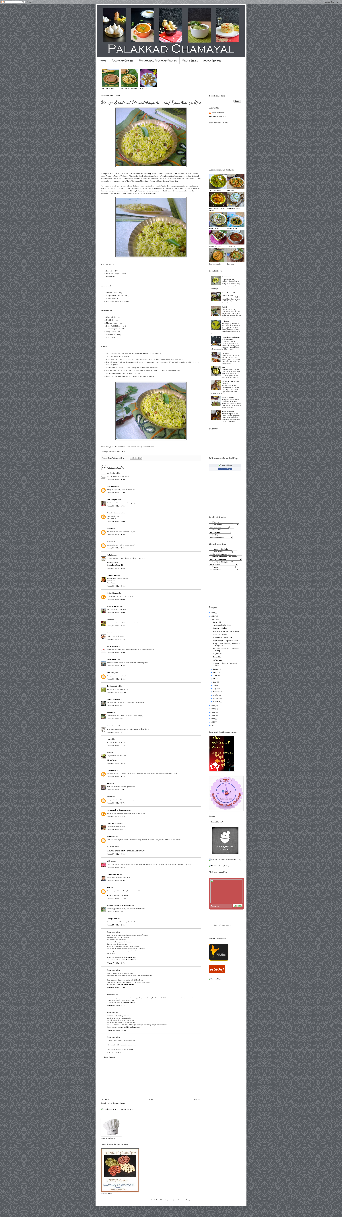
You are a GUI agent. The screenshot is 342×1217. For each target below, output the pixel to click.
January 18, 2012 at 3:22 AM (116, 534)
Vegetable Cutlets (218, 654)
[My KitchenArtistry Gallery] (219, 866)
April (215, 675)
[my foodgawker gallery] (225, 853)
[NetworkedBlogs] (225, 465)
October (216, 695)
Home (103, 60)
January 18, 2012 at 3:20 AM (116, 521)
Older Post (197, 1099)
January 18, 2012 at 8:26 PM (116, 816)
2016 (213, 715)
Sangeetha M (111, 646)
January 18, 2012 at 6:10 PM (116, 790)
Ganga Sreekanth (113, 823)
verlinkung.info (129, 1002)
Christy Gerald (112, 918)
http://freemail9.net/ (128, 960)
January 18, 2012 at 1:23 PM (116, 745)
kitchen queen (111, 659)
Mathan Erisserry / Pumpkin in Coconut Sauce (231, 338)
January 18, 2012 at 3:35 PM (116, 776)
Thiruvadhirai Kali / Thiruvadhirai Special (226, 631)
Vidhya (109, 861)
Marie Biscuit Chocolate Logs (222, 637)
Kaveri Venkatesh (218, 113)
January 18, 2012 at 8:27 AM (116, 666)
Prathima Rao (111, 575)
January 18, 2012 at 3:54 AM (116, 568)
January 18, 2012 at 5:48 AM (116, 626)
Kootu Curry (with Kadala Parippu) (230, 382)
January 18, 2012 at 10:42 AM (116, 692)
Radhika (110, 555)
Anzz (108, 887)
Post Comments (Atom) (117, 1103)
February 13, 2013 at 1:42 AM (116, 1005)
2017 (213, 719)
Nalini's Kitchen (112, 699)
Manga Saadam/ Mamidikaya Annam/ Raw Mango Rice (226, 645)
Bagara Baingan (232, 228)
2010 (213, 613)
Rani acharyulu (112, 499)
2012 (213, 619)
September (216, 692)
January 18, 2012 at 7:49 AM (116, 652)
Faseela (109, 528)
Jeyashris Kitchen (113, 606)
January (216, 622)
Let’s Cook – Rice (118, 451)
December (216, 701)
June (215, 682)
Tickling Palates (112, 563)
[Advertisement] (151, 1078)
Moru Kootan (226, 277)
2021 (213, 725)
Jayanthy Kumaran (113, 513)
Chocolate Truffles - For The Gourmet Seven (225, 664)
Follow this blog (225, 469)
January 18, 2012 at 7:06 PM (116, 803)
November (216, 698)
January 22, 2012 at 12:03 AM (116, 911)
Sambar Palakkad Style (229, 293)
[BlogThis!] (133, 458)
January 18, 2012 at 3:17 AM (116, 506)
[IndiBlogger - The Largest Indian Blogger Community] (218, 960)
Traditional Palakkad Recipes (158, 60)
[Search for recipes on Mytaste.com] (215, 979)
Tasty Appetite (111, 518)
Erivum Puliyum (112, 760)
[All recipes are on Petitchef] (217, 972)
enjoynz (174, 1200)
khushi (109, 712)
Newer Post (105, 1099)
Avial (223, 367)
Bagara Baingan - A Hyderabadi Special (225, 640)
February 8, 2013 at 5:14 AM (116, 987)
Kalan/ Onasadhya (228, 411)
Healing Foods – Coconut (154, 173)
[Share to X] (136, 458)
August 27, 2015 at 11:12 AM (116, 1052)
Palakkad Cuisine (122, 60)
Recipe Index (190, 60)
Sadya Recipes (212, 60)
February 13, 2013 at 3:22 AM (116, 1030)
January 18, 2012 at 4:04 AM (116, 586)
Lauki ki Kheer (218, 660)
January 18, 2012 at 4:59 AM (116, 612)
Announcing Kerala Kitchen (222, 625)
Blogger (188, 1200)
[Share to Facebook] (138, 458)
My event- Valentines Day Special (117, 895)
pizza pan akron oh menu (125, 984)
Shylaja (109, 796)
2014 (213, 709)
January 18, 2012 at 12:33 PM (116, 732)
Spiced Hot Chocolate (220, 634)
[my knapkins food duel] (225, 860)
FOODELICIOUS (113, 846)
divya (109, 783)
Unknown (110, 770)
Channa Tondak (214, 228)
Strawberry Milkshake (220, 628)
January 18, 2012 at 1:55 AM (116, 479)
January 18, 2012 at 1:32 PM (116, 763)
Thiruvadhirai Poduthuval (129, 88)
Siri (176, 173)
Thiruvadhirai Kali (108, 88)
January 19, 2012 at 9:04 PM (116, 867)
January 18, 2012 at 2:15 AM (116, 492)
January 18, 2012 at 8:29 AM (116, 679)
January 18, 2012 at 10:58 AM (116, 705)
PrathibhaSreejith (113, 874)
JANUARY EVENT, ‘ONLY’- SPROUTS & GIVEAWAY (126, 851)
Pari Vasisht (111, 836)
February (216, 669)
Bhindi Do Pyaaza (215, 246)
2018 (213, 722)
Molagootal (225, 321)
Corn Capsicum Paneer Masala (216, 209)
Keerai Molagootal (228, 397)
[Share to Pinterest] (141, 458)
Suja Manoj (111, 672)
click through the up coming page (125, 957)
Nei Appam (225, 353)
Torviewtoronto (112, 686)
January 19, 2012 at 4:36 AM (116, 854)
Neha (108, 739)
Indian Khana (112, 593)
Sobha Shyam (111, 726)
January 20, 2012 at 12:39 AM (116, 898)
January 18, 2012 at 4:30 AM (116, 599)
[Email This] (131, 458)
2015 (213, 712)
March (215, 672)
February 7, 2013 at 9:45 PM (116, 963)
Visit (217, 939)
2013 (213, 705)
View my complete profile (217, 116)
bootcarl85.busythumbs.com (130, 1027)
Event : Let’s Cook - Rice (115, 565)
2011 (213, 616)
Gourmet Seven (216, 822)
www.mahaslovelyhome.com (116, 810)
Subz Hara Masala (215, 190)
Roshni (109, 633)
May (215, 679)
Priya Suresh (111, 486)
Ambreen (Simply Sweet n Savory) (119, 905)
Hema (109, 619)
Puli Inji (224, 307)
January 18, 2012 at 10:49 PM (116, 829)
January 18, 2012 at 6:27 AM (116, 639)
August (215, 688)
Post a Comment (109, 1057)
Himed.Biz (130, 1049)
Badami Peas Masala (233, 208)
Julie (108, 752)
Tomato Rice (217, 657)
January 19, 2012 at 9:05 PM (116, 880)
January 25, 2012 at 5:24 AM (116, 925)
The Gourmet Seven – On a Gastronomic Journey (226, 650)
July (214, 685)
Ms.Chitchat (111, 473)
